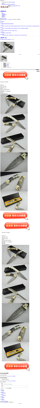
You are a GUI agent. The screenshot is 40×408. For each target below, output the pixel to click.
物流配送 (2, 396)
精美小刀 (6, 19)
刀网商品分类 (3, 11)
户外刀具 (1, 25)
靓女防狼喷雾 (9, 23)
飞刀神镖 (21, 28)
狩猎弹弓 (12, 23)
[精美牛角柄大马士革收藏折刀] (7, 53)
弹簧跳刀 (15, 28)
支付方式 (2, 394)
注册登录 (3, 390)
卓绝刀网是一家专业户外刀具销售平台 (5, 39)
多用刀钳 (24, 28)
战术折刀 (3, 28)
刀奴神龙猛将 (4, 14)
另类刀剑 (16, 30)
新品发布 (3, 13)
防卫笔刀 (12, 28)
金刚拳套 (27, 28)
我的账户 (3, 3)
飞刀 (18, 5)
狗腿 (16, 5)
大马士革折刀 (10, 19)
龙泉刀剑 (8, 30)
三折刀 (4, 401)
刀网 (3, 19)
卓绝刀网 (7, 401)
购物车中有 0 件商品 (3, 18)
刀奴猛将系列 (2, 21)
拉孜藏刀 (13, 30)
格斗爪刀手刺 (18, 28)
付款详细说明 (4, 395)
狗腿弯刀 (3, 16)
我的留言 (8, 4)
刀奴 (11, 5)
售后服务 (2, 392)
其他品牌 (8, 64)
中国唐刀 (3, 15)
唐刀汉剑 (3, 30)
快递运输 (3, 397)
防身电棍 (3, 23)
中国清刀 (6, 30)
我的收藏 (11, 4)
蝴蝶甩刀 (9, 28)
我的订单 (6, 4)
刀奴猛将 (1, 401)
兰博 (19, 5)
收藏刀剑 (1, 29)
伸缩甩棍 (6, 23)
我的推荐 (13, 4)
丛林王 (15, 5)
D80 (13, 5)
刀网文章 (2, 37)
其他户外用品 (2, 34)
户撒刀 (11, 30)
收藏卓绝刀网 (2, 0)
